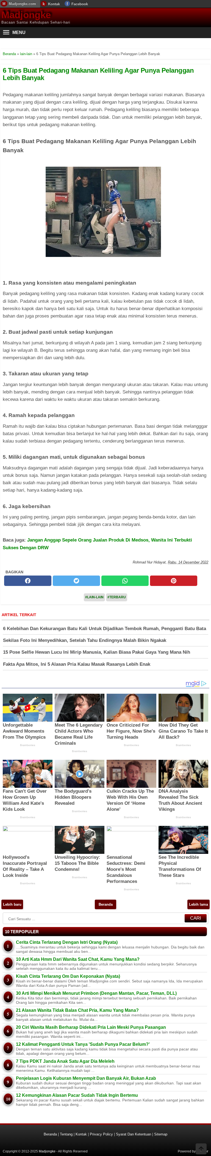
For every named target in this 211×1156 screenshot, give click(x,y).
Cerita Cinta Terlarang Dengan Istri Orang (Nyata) (67, 942)
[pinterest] (173, 581)
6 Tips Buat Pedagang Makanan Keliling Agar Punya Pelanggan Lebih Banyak (98, 74)
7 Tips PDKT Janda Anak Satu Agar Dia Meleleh (65, 1061)
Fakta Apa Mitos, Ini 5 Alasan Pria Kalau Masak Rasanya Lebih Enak (76, 664)
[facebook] (27, 581)
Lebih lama (198, 904)
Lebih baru (12, 904)
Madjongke (26, 14)
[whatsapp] (125, 581)
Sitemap (160, 1134)
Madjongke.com (22, 4)
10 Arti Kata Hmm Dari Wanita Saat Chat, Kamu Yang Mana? (78, 959)
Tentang (66, 1134)
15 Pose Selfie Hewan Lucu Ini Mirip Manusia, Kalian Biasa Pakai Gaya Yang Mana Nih (96, 652)
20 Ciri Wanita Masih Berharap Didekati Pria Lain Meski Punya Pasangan (91, 1027)
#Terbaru (116, 597)
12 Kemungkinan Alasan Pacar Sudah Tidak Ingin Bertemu (77, 1095)
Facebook (79, 4)
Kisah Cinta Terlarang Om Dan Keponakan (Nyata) (68, 976)
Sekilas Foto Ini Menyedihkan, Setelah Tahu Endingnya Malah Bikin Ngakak (84, 640)
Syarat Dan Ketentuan (133, 1134)
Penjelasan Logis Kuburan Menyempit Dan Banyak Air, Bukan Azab (86, 1078)
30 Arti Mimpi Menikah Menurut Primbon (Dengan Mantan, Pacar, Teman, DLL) (96, 993)
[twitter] (76, 581)
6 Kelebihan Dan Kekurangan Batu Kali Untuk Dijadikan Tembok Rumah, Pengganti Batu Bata (104, 628)
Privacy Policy (101, 1134)
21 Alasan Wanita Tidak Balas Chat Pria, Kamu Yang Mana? (77, 1010)
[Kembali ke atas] (201, 1149)
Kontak (54, 4)
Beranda (106, 904)
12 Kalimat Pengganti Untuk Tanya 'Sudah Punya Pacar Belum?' (83, 1044)
